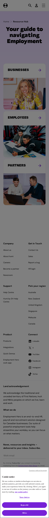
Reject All (24, 505)
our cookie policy (21, 492)
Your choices (24, 497)
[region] (24, 492)
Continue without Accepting (38, 470)
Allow (24, 513)
